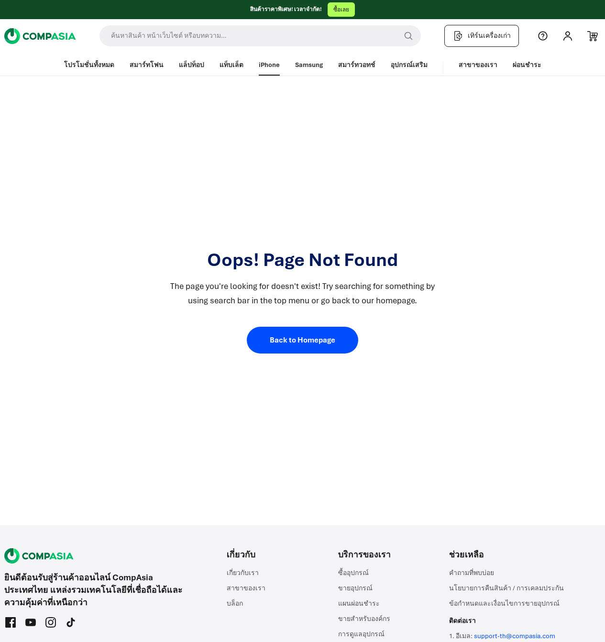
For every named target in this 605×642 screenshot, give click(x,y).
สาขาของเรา (478, 65)
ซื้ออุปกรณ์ (353, 573)
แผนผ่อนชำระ (359, 603)
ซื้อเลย (341, 9)
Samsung (309, 65)
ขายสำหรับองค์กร (364, 619)
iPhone (269, 65)
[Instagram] (50, 622)
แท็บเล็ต (231, 65)
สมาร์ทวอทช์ (356, 65)
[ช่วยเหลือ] (542, 35)
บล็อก (235, 603)
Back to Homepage (302, 340)
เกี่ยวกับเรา (243, 573)
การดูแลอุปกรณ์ (361, 634)
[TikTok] (71, 622)
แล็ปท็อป (191, 65)
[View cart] (592, 35)
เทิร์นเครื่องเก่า (489, 36)
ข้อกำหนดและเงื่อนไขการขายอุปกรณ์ (504, 603)
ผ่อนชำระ (527, 65)
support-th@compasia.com (514, 636)
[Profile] (567, 35)
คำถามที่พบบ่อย (471, 573)
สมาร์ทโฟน (147, 65)
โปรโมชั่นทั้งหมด (89, 65)
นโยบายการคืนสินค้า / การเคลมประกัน (506, 588)
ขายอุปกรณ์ (355, 588)
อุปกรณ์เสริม (409, 65)
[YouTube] (30, 622)
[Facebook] (10, 622)
